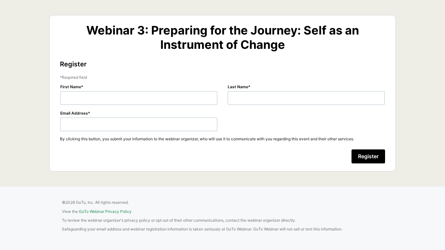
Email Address (74, 113)
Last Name (238, 86)
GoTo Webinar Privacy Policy (105, 211)
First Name (70, 86)
